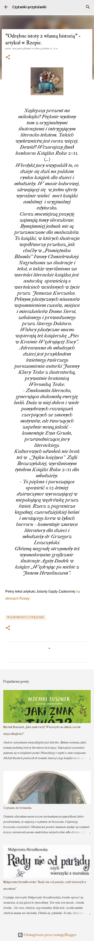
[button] (7, 57)
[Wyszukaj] (88, 7)
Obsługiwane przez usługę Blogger (50, 935)
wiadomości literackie (25, 617)
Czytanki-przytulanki (29, 7)
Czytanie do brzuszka (17, 808)
